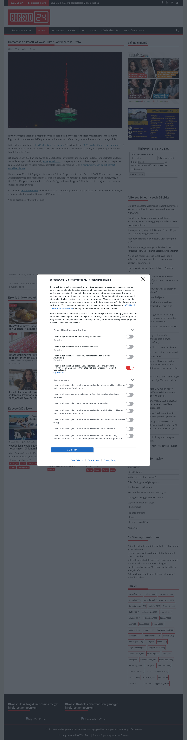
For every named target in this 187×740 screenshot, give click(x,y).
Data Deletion (77, 460)
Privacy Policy (110, 460)
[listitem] (93, 330)
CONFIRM (72, 450)
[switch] (130, 336)
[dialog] (93, 370)
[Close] (144, 280)
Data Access (93, 460)
